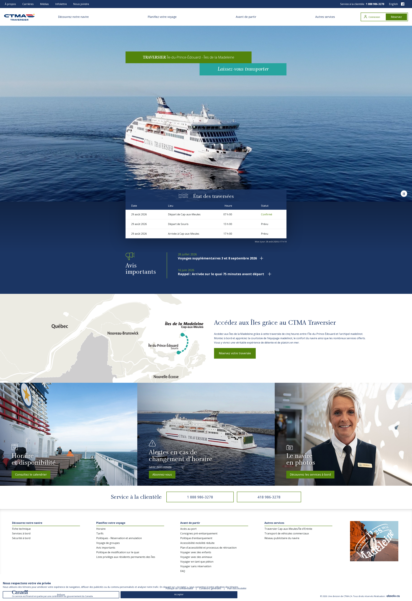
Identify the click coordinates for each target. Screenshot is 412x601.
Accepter (178, 594)
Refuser (61, 594)
